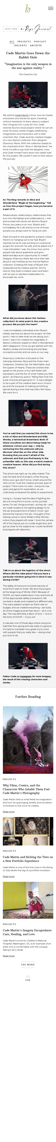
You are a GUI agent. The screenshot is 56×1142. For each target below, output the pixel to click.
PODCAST (40, 41)
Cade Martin (22, 115)
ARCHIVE (36, 45)
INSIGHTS (20, 45)
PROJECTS (24, 41)
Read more (9, 811)
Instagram (26, 676)
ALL (12, 41)
